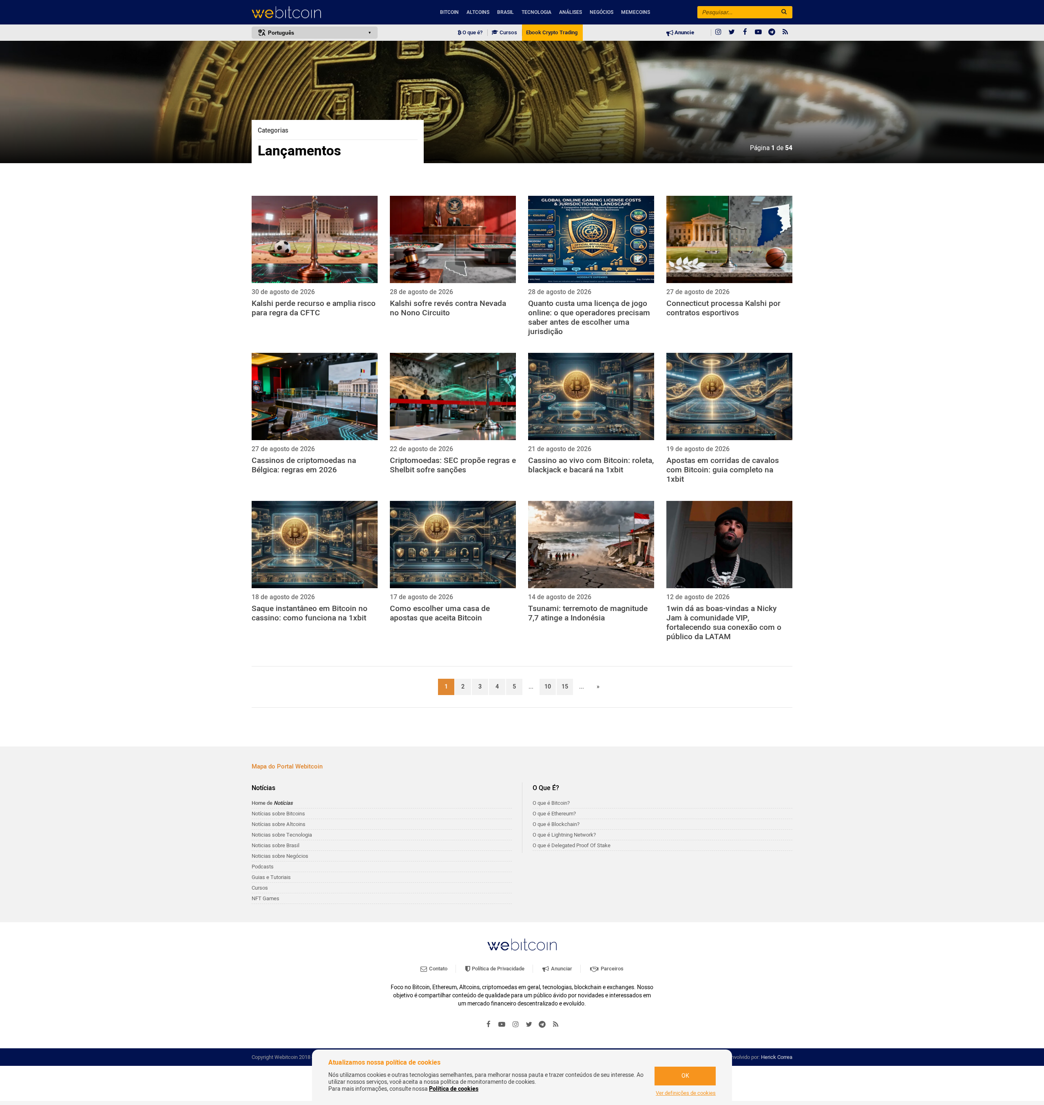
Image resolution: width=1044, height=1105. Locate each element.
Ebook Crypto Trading (551, 33)
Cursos (507, 33)
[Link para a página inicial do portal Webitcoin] (522, 944)
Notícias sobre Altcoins (278, 824)
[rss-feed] (785, 32)
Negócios (601, 12)
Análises (570, 12)
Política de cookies (453, 1089)
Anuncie (683, 33)
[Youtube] (758, 32)
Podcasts (263, 866)
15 (565, 686)
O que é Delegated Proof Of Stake (571, 845)
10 (547, 686)
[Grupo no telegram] (772, 32)
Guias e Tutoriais (271, 877)
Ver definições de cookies (686, 1093)
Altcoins (478, 12)
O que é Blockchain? (556, 824)
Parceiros (611, 968)
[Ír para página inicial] (315, 12)
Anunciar (561, 968)
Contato (437, 968)
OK (685, 1076)
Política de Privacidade (497, 968)
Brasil (505, 12)
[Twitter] (731, 32)
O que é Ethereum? (554, 813)
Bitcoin (449, 12)
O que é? (471, 33)
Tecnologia (536, 12)
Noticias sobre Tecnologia (282, 835)
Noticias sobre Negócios (280, 856)
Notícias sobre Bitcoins (278, 813)
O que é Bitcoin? (551, 803)
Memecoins (635, 12)
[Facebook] (745, 32)
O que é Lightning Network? (564, 835)
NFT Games (265, 898)
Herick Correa (776, 1057)
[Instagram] (718, 32)
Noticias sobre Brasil (275, 845)
